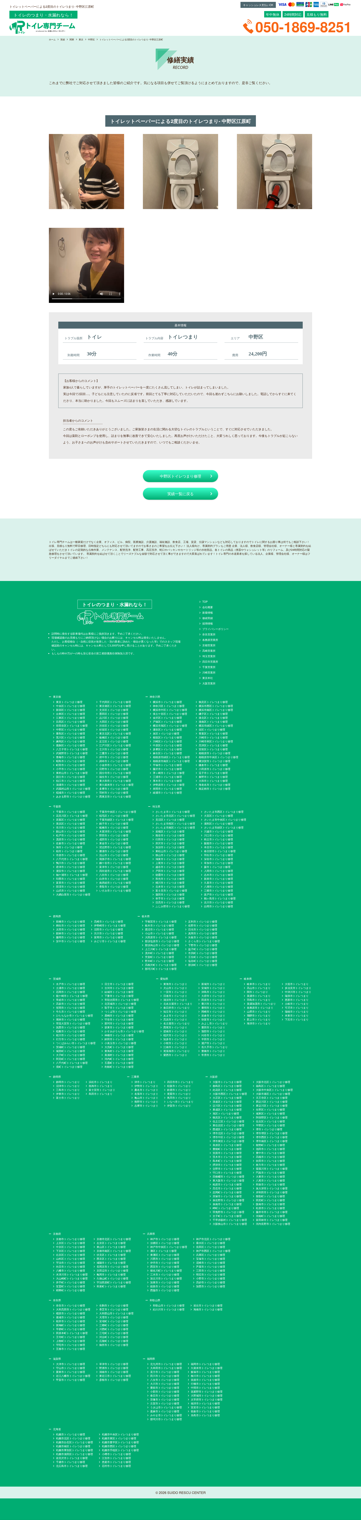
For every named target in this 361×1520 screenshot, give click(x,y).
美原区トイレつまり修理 (227, 1145)
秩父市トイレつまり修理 (218, 839)
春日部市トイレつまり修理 (220, 851)
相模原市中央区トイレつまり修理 (218, 757)
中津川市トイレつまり (298, 992)
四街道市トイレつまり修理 (115, 871)
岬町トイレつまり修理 (226, 1208)
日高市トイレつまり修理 (169, 902)
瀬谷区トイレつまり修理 (167, 729)
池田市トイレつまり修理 (270, 1149)
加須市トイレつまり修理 (169, 847)
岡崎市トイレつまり (213, 1011)
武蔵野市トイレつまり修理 (72, 753)
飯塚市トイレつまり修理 (205, 1372)
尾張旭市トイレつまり (176, 1051)
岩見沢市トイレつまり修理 (72, 1458)
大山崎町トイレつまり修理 (72, 1278)
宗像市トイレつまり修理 (164, 1399)
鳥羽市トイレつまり (179, 1097)
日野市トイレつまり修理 (113, 769)
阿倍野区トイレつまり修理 (271, 1117)
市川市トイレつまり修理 (70, 827)
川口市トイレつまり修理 (218, 835)
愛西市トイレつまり (175, 1055)
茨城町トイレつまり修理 (70, 1047)
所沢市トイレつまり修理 (169, 843)
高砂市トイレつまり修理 (210, 1282)
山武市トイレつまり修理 (70, 890)
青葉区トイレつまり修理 (213, 733)
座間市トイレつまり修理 (167, 788)
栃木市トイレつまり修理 (159, 925)
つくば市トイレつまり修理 (120, 1011)
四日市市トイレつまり (180, 1082)
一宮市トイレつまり (175, 992)
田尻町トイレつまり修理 (270, 1200)
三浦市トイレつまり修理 (167, 777)
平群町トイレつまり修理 (70, 1329)
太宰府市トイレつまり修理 (206, 1399)
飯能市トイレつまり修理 (218, 843)
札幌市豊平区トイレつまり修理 (120, 1442)
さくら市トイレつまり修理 (204, 941)
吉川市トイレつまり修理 (218, 902)
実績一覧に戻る (180, 493)
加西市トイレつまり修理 (210, 1286)
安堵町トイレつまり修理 (113, 1321)
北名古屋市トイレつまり (177, 1003)
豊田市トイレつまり (213, 1027)
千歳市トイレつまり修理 (70, 1462)
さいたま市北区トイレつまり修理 (175, 815)
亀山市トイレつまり (146, 1097)
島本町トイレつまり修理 (227, 1161)
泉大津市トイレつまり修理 (271, 1188)
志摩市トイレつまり (146, 1105)
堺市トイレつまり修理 (269, 1129)
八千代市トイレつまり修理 (72, 859)
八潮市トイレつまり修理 (218, 886)
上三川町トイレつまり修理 (161, 949)
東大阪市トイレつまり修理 (228, 1180)
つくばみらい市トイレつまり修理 (76, 1043)
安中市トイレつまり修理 (70, 941)
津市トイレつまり (144, 1082)
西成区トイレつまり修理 (227, 1129)
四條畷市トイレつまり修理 (228, 1176)
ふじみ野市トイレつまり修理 (172, 906)
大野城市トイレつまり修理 (206, 1395)
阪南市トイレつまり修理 (270, 1204)
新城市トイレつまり (213, 984)
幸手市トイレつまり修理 (169, 898)
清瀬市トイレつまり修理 (70, 784)
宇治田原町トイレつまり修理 (114, 1282)
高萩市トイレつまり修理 (70, 1003)
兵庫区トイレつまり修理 (210, 1255)
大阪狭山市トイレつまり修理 (230, 1224)
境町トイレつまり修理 (69, 1067)
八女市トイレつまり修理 (164, 1380)
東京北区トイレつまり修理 (115, 733)
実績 (62, 39)
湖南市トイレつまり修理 (113, 1372)
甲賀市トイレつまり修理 (70, 1380)
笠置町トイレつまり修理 (70, 1286)
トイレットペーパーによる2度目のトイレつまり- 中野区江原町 (131, 39)
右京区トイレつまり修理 (70, 1255)
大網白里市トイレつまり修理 (73, 894)
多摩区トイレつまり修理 (167, 749)
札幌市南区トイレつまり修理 (73, 1446)
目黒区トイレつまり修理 (70, 721)
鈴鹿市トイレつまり (179, 1090)
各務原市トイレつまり (260, 1007)
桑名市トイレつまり (146, 1090)
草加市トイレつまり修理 (218, 863)
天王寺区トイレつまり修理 (271, 1097)
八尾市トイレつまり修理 (270, 1180)
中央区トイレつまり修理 (70, 706)
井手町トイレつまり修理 (70, 1282)
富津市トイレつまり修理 (113, 867)
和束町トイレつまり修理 (111, 1286)
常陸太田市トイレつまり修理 (122, 1000)
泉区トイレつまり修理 (166, 733)
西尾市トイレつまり (175, 1027)
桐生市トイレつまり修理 (70, 925)
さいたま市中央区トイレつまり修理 (225, 819)
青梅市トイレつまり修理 (70, 757)
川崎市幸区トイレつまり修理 (216, 741)
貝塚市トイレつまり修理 (227, 1196)
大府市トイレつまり (213, 996)
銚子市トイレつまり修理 (113, 823)
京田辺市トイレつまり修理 (112, 1270)
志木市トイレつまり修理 (218, 875)
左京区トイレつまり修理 (111, 1243)
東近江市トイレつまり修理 (115, 1376)
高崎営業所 (208, 650)
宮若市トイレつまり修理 (205, 1407)
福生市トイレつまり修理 (113, 777)
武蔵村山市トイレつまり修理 (73, 788)
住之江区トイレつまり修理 (228, 1121)
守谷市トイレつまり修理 (119, 1019)
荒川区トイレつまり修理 (70, 737)
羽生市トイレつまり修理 (218, 855)
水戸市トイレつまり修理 (70, 984)
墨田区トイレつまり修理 (113, 714)
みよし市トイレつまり (214, 1023)
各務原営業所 (210, 640)
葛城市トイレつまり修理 (70, 1317)
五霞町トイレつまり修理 (119, 1063)
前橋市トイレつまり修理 (70, 921)
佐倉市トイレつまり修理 (70, 843)
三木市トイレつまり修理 (164, 1274)
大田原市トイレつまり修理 (161, 937)
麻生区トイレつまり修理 (167, 753)
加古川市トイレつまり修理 (166, 1278)
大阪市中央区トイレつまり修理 (274, 1090)
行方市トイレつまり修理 (70, 1039)
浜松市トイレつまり (100, 1082)
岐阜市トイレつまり (259, 984)
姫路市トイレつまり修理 (164, 1286)
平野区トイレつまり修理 (270, 1125)
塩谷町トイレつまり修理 (202, 961)
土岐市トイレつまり (297, 1003)
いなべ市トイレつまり (180, 1101)
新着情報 (207, 612)
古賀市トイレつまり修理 (164, 1403)
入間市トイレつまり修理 (218, 871)
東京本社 (207, 678)
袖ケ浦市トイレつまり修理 (72, 875)
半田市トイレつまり (213, 1039)
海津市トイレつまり (259, 1023)
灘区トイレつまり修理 (163, 1251)
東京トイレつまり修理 (69, 702)
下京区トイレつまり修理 (70, 1251)
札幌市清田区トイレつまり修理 (74, 1454)
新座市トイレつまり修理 (218, 878)
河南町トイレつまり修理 (270, 1216)
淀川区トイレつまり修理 (227, 1105)
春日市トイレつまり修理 (164, 1395)
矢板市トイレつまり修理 (202, 937)
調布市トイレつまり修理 (113, 761)
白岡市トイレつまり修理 (218, 906)
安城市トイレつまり (213, 988)
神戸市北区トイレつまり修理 (213, 1239)
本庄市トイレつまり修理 (218, 847)
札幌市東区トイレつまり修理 (119, 1438)
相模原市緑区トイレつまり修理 (171, 757)
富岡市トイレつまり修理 (108, 937)
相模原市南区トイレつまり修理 (171, 761)
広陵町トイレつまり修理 (113, 1341)
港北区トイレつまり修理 (213, 717)
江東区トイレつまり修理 (70, 717)
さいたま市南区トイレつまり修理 (175, 827)
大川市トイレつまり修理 (164, 1383)
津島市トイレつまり (213, 992)
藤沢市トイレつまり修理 (167, 769)
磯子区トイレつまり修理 (213, 714)
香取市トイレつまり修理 (113, 886)
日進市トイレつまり (175, 996)
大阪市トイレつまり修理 (227, 1082)
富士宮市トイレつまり (102, 1090)
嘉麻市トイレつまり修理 (164, 1411)
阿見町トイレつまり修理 (70, 1059)
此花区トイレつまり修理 (227, 1090)
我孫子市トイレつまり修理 (115, 859)
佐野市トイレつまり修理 (202, 925)
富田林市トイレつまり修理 (271, 1220)
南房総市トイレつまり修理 (115, 882)
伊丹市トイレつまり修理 (164, 1262)
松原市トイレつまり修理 (270, 1208)
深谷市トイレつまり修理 (218, 859)
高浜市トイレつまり (175, 1019)
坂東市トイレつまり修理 (119, 1027)
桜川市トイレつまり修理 (70, 1035)
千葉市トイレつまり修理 (70, 811)
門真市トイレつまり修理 (270, 1172)
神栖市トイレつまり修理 (119, 1035)
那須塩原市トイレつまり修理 (162, 941)
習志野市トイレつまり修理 (115, 847)
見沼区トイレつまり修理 (169, 819)
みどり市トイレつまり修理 (110, 941)
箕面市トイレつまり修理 (227, 1153)
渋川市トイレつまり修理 (108, 933)
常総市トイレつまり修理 (70, 1000)
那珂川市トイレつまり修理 (166, 1419)
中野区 (91, 39)
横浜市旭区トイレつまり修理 (170, 725)
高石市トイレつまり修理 (227, 1188)
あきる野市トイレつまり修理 (73, 796)
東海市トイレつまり (175, 984)
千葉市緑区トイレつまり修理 (116, 819)
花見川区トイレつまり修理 (72, 815)
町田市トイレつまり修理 (70, 765)
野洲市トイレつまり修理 (113, 1368)
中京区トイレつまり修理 (70, 1247)
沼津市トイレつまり (68, 1086)
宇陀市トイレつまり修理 (70, 1345)
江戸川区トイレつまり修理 (115, 745)
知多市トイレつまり (175, 1039)
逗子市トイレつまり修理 (213, 773)
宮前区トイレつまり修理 (213, 749)
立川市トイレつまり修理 (113, 749)
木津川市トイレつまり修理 (72, 1274)
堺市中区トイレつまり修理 (228, 1137)
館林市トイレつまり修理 (70, 933)
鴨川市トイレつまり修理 (70, 863)
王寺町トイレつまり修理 (70, 1337)
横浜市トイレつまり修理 (167, 702)
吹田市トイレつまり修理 (270, 1161)
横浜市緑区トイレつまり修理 (216, 725)
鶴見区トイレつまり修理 (213, 702)
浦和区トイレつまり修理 (218, 823)
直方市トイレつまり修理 (164, 1372)
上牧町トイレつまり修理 (70, 1341)
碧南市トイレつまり (175, 1031)
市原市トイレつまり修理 (70, 855)
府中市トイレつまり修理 (113, 757)
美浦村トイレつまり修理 (119, 1055)
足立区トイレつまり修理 (113, 741)
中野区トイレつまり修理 (180, 476)
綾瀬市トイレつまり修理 (167, 792)
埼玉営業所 (208, 656)
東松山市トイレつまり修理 (171, 851)
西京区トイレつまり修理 (111, 1258)
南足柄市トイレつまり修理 (214, 788)
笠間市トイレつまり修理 (70, 1007)
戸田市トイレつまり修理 (169, 871)
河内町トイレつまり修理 (119, 1059)
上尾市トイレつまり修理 (169, 863)
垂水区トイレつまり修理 (210, 1243)
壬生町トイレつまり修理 (202, 957)
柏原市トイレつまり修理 (227, 1184)
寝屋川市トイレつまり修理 (271, 1168)
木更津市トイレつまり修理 (115, 831)
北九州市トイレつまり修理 (166, 1364)
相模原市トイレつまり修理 (214, 753)
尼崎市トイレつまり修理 (210, 1262)
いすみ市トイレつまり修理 (115, 890)
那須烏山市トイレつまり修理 (162, 945)
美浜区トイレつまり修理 (70, 823)
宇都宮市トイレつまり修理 (161, 921)
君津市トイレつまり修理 (70, 867)
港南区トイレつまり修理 (213, 721)
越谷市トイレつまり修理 (169, 867)
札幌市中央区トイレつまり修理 (120, 1434)
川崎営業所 (208, 672)
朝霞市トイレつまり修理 (169, 875)
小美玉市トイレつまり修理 (120, 1043)
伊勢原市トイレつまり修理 (168, 784)
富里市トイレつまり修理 (70, 882)
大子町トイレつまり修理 (70, 1055)
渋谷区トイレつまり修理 (113, 725)
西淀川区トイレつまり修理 (271, 1101)
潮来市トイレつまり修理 (70, 1019)
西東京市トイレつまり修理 (115, 796)
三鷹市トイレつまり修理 (113, 753)
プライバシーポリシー (215, 629)
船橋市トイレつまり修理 (113, 827)
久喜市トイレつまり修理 (218, 882)
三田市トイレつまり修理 (210, 1270)
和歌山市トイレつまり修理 (168, 1305)
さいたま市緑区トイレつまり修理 (223, 827)
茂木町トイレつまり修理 (159, 953)
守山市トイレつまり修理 (70, 1368)
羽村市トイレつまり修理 (113, 792)
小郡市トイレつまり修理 (164, 1391)
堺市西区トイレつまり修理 (271, 1137)
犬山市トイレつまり (175, 988)
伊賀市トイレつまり (179, 1105)
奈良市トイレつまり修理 (70, 1305)
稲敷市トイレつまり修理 (70, 1031)
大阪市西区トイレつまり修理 (230, 1094)
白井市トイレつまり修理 (113, 878)
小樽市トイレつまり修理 (116, 1454)
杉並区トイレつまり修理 (113, 729)
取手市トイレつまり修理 (119, 1007)
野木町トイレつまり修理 (159, 961)
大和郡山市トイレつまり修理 (116, 1313)
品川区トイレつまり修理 (113, 717)
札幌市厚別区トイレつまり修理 (74, 1450)
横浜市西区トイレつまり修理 (216, 706)
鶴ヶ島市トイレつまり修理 (220, 898)
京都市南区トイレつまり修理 (114, 1251)
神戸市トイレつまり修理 (164, 1239)
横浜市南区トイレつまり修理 (216, 710)
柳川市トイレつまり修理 (205, 1376)
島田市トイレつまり (100, 1094)
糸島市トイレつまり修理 (205, 1415)
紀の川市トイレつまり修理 (168, 1309)
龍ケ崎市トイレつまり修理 (72, 996)
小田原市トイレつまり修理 (214, 769)
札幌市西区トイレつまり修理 (119, 1446)
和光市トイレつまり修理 (169, 878)
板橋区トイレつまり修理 (113, 737)
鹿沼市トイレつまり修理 (159, 929)
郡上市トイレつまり (259, 1019)
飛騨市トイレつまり (259, 1015)
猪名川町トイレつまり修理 (166, 1270)
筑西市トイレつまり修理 (70, 1027)
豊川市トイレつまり (213, 1003)
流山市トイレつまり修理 (113, 855)
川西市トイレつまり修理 (164, 1258)
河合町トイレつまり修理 (113, 1337)
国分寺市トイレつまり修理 (115, 773)
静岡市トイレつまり (68, 1082)
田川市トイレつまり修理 (164, 1376)
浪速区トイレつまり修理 (227, 1101)
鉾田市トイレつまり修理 (119, 1039)
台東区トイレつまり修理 (70, 714)
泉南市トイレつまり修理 (227, 1204)
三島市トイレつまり (68, 1090)
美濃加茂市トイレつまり (261, 1003)
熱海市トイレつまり (100, 1086)
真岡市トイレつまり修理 (202, 933)
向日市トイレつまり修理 (70, 1266)
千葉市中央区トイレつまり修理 (117, 811)
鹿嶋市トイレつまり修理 (119, 1015)
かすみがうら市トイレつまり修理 (124, 1031)
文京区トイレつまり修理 (113, 710)
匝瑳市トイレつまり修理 (70, 886)
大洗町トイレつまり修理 (119, 1047)
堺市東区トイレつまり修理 (228, 1141)
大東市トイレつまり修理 (270, 1176)
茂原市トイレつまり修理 (70, 839)
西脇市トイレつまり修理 (164, 1290)
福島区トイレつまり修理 (270, 1086)
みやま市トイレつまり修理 (166, 1415)
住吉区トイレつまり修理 (270, 1121)
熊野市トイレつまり (146, 1101)
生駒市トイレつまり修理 (113, 1305)
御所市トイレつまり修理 (113, 1345)
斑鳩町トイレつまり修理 (70, 1325)
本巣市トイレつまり (297, 1015)
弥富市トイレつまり (213, 1019)
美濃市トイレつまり (259, 996)
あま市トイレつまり (175, 1015)
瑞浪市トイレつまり (297, 996)
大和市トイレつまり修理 (213, 781)
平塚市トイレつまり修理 (167, 765)
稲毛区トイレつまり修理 (113, 815)
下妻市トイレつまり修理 (119, 996)
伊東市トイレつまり (68, 1094)
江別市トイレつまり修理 (116, 1458)
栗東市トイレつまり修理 (70, 1372)
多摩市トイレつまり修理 (113, 788)
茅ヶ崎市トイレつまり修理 (168, 773)
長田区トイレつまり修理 (210, 1247)
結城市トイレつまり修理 (119, 992)
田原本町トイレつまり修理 (72, 1333)
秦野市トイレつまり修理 (213, 777)
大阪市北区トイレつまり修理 (273, 1082)
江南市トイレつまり (175, 1047)
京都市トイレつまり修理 (70, 1239)
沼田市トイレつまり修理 (108, 929)
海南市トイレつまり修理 (207, 1309)
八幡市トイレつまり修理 (70, 1270)
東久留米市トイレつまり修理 (116, 784)
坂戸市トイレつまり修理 (218, 894)
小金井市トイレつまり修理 (115, 765)
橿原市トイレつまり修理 (70, 1313)
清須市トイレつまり (175, 1000)
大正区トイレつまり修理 (227, 1097)
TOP (205, 601)
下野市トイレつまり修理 (202, 945)
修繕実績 (207, 618)
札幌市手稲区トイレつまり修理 (120, 1450)
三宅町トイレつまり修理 (113, 1333)
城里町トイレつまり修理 (70, 1051)
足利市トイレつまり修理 (202, 921)
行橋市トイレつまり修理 (205, 1383)
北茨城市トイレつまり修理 (120, 1003)
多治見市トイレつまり (298, 988)
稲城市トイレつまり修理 (70, 792)
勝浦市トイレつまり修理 (113, 851)
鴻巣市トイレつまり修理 (169, 859)
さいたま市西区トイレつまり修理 (223, 811)
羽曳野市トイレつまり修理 (228, 1212)
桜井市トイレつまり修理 (70, 1321)
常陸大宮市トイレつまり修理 (73, 1023)
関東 (72, 39)
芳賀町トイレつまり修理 (159, 957)
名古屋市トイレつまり (176, 1023)
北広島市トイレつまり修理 (72, 1466)
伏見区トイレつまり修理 (111, 1255)
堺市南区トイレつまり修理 (271, 1141)
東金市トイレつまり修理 (113, 843)
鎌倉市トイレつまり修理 (213, 765)
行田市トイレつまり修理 (169, 839)
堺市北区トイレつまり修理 (228, 1133)
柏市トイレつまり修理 (69, 851)
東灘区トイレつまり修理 (164, 1255)
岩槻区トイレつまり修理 (169, 831)
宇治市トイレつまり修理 (70, 1262)
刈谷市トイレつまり (213, 1035)
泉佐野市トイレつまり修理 (228, 1200)
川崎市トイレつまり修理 (213, 737)
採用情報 (207, 623)
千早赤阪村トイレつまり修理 (230, 1220)
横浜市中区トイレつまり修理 (170, 710)
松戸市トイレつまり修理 (70, 835)
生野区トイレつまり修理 (270, 1109)
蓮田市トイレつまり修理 (169, 894)
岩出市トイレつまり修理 (207, 1305)
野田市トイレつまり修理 (113, 835)
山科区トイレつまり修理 (70, 1258)
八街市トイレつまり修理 (113, 875)
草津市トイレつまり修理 (113, 1364)
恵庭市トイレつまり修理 (116, 1462)
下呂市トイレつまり (297, 1019)
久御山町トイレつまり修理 (112, 1278)
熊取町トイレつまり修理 (270, 1196)
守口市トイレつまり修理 (227, 1172)
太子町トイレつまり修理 (227, 1216)
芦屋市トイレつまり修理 (210, 1266)
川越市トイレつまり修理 (218, 831)
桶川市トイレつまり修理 (169, 882)
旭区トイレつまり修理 (226, 1113)
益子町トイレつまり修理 (202, 949)
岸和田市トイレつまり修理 (271, 1192)
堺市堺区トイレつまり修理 (271, 1133)
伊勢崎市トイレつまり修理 (110, 925)
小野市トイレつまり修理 (210, 1278)
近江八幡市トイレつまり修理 (73, 1376)
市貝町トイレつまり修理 (202, 953)
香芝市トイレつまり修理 (113, 1309)
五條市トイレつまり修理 (70, 1349)
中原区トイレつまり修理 (167, 745)
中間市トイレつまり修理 (205, 1387)
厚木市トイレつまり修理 (167, 781)
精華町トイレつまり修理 (70, 1290)
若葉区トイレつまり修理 (70, 819)
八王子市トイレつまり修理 (72, 749)
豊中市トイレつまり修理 (270, 1153)
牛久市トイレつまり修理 (70, 1011)
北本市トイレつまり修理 (169, 886)
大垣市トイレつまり (297, 984)
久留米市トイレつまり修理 (206, 1368)
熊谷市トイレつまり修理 (169, 835)
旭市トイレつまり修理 (69, 847)
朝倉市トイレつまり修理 (205, 1411)
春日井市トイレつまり (176, 1007)
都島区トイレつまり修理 (227, 1086)
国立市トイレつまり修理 (70, 777)
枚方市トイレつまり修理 (270, 1164)
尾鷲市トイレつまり (179, 1094)
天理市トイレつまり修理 (113, 1317)
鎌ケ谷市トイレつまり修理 (115, 863)
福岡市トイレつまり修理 (205, 1364)
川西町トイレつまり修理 (113, 1329)
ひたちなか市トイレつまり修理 (74, 1015)
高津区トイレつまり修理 (213, 745)
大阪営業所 (208, 683)
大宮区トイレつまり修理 (218, 815)
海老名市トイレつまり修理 (214, 784)
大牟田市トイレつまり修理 (166, 1368)
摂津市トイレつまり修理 (227, 1164)
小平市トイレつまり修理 (70, 769)
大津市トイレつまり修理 (70, 1364)
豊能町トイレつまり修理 (227, 1149)
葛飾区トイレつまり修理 (70, 745)
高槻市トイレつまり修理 (270, 1157)
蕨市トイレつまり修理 (217, 867)
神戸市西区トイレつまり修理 (213, 1251)
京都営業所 (208, 645)
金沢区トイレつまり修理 (167, 717)
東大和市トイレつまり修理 (115, 781)
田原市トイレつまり (213, 1000)
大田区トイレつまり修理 (113, 721)
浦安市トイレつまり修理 (70, 871)
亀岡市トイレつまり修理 (111, 1274)
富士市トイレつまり (68, 1097)
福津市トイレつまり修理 (205, 1403)
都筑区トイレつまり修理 (167, 737)
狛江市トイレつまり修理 (70, 781)
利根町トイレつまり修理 (119, 1067)
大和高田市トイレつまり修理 (73, 1309)
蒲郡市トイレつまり (213, 1031)
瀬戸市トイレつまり (213, 1043)
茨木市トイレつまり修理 (227, 1157)
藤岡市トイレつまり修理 (70, 937)
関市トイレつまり (257, 992)
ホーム (52, 39)
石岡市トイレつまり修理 (70, 992)
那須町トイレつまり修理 (202, 965)
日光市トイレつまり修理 (202, 929)
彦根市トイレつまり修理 (113, 1380)
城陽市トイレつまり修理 (111, 1262)
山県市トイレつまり (259, 1011)
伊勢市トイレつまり (146, 1086)
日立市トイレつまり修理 (119, 984)
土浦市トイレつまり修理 (70, 988)
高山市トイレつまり (259, 988)
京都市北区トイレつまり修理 (114, 1239)
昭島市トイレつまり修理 (70, 761)
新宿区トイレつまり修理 (70, 710)
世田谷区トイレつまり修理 (72, 725)
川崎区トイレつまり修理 (167, 741)
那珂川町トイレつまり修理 (161, 969)
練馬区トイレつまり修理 (70, 741)
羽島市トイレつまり (259, 1000)
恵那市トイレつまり (297, 1000)
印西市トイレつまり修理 (70, 878)
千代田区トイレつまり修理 (115, 702)
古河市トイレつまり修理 (119, 988)
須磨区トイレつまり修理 (164, 1243)
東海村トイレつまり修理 (119, 1051)
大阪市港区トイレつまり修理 (273, 1094)
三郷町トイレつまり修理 (113, 1325)
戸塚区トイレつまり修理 (167, 721)
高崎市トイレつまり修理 (108, 921)
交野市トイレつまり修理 (227, 1168)
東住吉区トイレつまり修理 (228, 1125)
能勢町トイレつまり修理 (270, 1145)
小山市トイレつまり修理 (159, 933)
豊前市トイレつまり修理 (164, 1387)
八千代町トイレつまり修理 (72, 1063)
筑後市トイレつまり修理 (205, 1380)
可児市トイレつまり (297, 1007)
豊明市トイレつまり (213, 1007)
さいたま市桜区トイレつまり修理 (175, 823)
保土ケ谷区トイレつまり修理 (170, 714)
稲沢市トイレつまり (175, 1035)
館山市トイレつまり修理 (70, 831)
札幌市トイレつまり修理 (70, 1434)
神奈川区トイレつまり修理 (168, 706)
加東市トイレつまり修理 (164, 1282)
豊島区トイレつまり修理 (70, 733)
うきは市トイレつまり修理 (166, 1407)
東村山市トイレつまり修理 (72, 773)
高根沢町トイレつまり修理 (161, 965)
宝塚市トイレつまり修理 (210, 1258)
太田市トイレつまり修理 (70, 929)
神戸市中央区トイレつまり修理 (168, 1247)
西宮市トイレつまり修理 (164, 1266)
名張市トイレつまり (146, 1094)
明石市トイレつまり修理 (210, 1274)
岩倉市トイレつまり (213, 1015)
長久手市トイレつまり (214, 1047)
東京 (81, 39)
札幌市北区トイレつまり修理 (73, 1438)
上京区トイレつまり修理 (70, 1243)
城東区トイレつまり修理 (270, 1113)
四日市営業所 (210, 661)
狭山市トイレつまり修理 (169, 855)
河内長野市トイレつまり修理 (273, 1224)
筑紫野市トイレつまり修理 (206, 1391)
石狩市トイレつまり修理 (116, 1466)
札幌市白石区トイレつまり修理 (74, 1442)
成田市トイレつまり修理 (113, 839)
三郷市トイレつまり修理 (218, 890)
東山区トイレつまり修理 (111, 1247)
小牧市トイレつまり (175, 1043)
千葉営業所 (208, 667)
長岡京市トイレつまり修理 (112, 1266)
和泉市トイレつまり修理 (270, 1184)
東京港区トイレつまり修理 (115, 706)
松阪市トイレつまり (179, 1086)
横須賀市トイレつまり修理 (214, 761)
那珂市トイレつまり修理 (119, 1023)
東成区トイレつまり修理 (227, 1109)
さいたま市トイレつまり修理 (172, 811)
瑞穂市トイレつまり (297, 1011)
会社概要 (207, 607)
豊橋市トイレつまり (213, 1051)
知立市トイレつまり (175, 1011)
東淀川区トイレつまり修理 (271, 1105)
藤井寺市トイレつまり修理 (271, 1212)
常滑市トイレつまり (213, 1055)
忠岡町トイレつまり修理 (227, 1192)
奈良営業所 (208, 634)
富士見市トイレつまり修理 (171, 890)
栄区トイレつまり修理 (212, 729)
